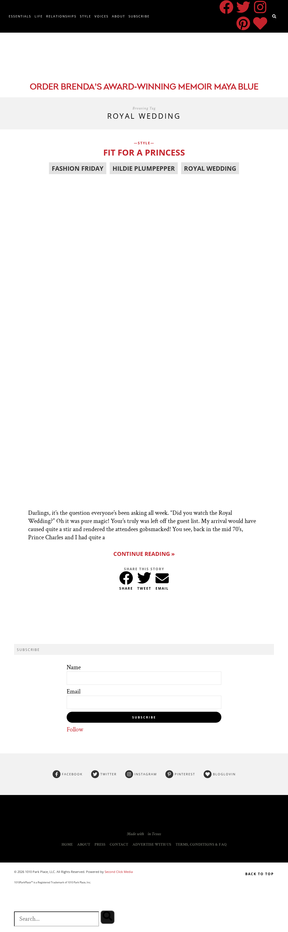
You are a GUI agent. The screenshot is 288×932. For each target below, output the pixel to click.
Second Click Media (118, 872)
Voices (101, 16)
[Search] (107, 917)
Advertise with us (151, 844)
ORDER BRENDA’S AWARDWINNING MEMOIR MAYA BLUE (144, 87)
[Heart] (260, 23)
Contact (119, 844)
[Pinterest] (243, 23)
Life (39, 16)
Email (73, 692)
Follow (75, 730)
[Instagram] (260, 7)
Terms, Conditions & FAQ (201, 844)
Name (74, 667)
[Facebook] (226, 7)
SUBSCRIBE (144, 717)
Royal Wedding (210, 168)
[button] (126, 576)
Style (85, 16)
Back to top (259, 874)
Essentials (20, 16)
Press (99, 844)
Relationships (61, 16)
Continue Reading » (144, 554)
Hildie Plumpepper (143, 168)
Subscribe (139, 16)
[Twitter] (243, 7)
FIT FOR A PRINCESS (144, 152)
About (118, 16)
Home (67, 844)
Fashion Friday (78, 168)
